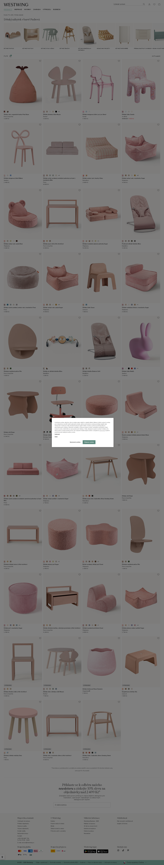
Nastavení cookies (75, 442)
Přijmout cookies (89, 442)
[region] (83, 432)
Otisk (56, 436)
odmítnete (102, 430)
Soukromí (57, 434)
